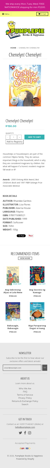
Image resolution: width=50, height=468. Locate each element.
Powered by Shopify (25, 458)
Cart (43, 14)
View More (25, 258)
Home (13, 48)
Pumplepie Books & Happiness (29, 455)
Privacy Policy (25, 398)
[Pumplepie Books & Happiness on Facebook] (25, 433)
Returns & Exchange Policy (25, 401)
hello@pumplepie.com (25, 427)
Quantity (10, 133)
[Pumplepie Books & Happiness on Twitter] (20, 433)
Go (45, 368)
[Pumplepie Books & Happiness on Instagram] (29, 433)
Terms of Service (25, 395)
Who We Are (25, 388)
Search (25, 404)
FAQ (25, 391)
